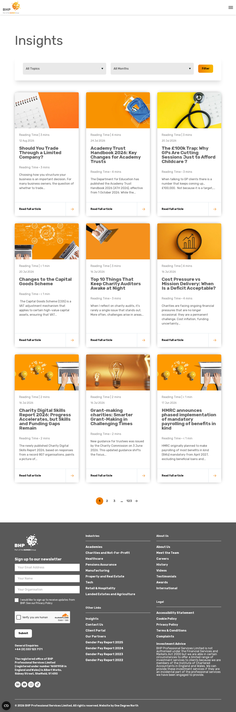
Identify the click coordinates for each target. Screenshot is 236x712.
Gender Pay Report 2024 (104, 648)
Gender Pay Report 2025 (104, 642)
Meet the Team (167, 553)
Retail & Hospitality (100, 588)
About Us (163, 547)
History (162, 564)
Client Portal (95, 630)
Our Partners (96, 636)
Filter (205, 68)
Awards (162, 582)
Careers (162, 558)
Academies (94, 547)
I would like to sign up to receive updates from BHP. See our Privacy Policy (47, 601)
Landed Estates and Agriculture (110, 594)
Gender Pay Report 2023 (104, 654)
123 (129, 501)
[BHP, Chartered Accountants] (12, 7)
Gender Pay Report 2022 (104, 660)
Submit (23, 633)
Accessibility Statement (175, 613)
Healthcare (94, 558)
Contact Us (94, 624)
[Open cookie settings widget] (6, 705)
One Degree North (126, 705)
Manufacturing (97, 570)
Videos (161, 570)
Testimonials (166, 576)
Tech (89, 582)
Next (136, 501)
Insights (92, 618)
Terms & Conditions (171, 630)
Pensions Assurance (101, 564)
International (166, 588)
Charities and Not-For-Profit (108, 553)
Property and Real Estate (105, 576)
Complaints (165, 636)
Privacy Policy (167, 624)
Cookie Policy (166, 618)
